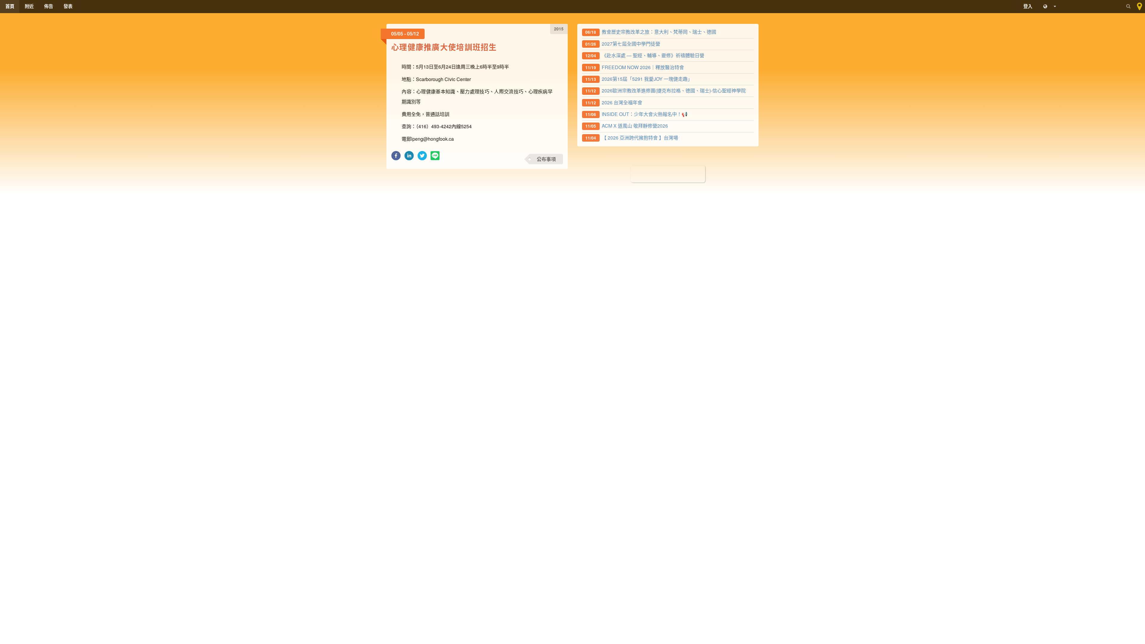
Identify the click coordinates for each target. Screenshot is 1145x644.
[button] (396, 157)
